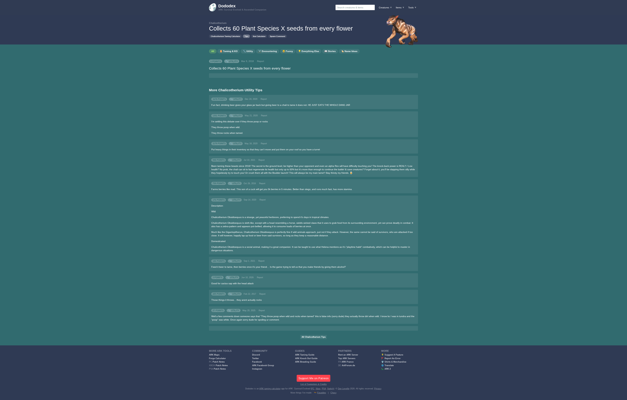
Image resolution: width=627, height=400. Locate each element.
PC (312, 389)
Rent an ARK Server (348, 355)
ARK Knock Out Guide (306, 358)
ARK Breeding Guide (305, 362)
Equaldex (321, 393)
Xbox (318, 389)
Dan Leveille (343, 389)
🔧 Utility (231, 61)
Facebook (257, 362)
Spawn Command (277, 36)
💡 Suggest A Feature (392, 355)
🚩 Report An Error (391, 358)
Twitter (255, 358)
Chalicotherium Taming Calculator (225, 36)
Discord (256, 355)
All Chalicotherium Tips (314, 337)
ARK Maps (214, 355)
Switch (330, 389)
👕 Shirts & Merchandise (393, 362)
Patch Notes (219, 362)
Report (260, 61)
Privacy (377, 389)
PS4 (324, 389)
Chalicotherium (217, 23)
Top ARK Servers (346, 358)
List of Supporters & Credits (313, 384)
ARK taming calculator (270, 389)
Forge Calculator (217, 358)
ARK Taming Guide (304, 355)
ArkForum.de (348, 365)
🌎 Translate (387, 365)
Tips (246, 36)
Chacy (333, 393)
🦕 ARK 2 (386, 369)
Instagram (257, 369)
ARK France (348, 362)
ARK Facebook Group (263, 365)
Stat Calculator (259, 36)
